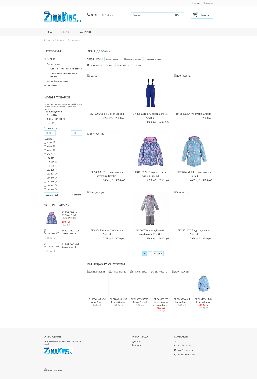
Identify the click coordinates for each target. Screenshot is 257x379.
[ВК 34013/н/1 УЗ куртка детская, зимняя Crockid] (51, 218)
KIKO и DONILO (124, 65)
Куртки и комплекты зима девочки (66, 69)
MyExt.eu (47, 109)
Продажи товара (153, 59)
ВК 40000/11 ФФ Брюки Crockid (107, 114)
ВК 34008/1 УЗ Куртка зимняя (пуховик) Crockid (160, 302)
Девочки (65, 32)
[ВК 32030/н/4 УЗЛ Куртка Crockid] (51, 245)
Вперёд (158, 253)
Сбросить (76, 195)
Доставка (196, 3)
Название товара (132, 59)
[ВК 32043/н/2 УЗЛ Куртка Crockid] (51, 232)
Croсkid (109, 65)
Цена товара (112, 59)
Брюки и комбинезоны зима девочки (63, 74)
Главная (48, 32)
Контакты (208, 3)
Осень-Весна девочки (57, 81)
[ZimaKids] (62, 16)
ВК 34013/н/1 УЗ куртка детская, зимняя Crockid (69, 215)
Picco (138, 65)
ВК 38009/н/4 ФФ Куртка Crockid (193, 114)
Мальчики (85, 32)
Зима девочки (53, 64)
